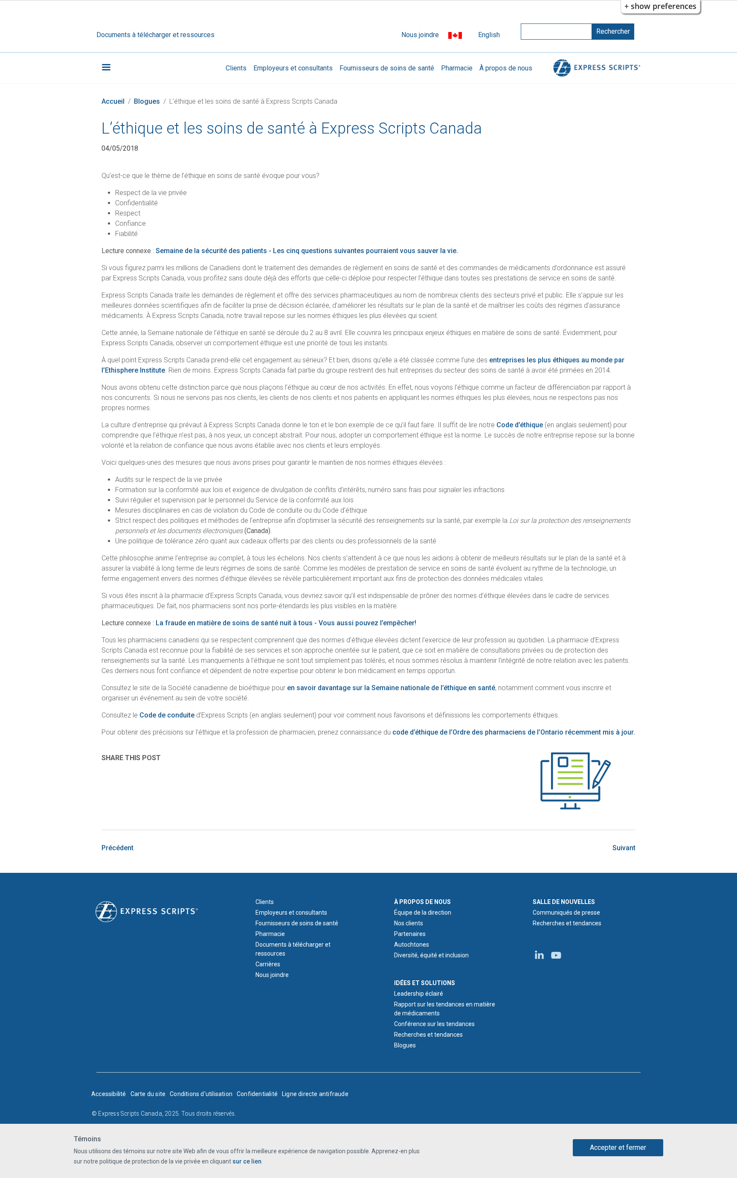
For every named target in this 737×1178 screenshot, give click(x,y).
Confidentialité (257, 1094)
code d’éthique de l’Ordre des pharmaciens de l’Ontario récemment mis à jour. (513, 732)
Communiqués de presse (566, 912)
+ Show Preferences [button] (660, 6)
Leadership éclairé (418, 993)
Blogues (147, 101)
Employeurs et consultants (293, 68)
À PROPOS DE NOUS (422, 901)
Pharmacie (457, 68)
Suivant (623, 848)
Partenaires (410, 933)
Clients (236, 68)
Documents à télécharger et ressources (155, 35)
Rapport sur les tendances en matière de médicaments (444, 1009)
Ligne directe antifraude (315, 1094)
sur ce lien (246, 1161)
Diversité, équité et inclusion (431, 955)
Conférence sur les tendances (434, 1024)
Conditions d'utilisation (201, 1094)
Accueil (113, 101)
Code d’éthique (519, 425)
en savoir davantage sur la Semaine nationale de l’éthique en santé (391, 688)
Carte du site (148, 1094)
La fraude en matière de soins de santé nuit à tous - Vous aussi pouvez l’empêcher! (286, 623)
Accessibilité (108, 1094)
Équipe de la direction (422, 912)
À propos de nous (505, 68)
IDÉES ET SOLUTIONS (424, 983)
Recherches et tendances (428, 1034)
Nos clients (408, 923)
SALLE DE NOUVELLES (564, 901)
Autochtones (411, 944)
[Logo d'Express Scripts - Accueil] (595, 68)
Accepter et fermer (618, 1147)
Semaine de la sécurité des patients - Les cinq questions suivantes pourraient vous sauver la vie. (307, 251)
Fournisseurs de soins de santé (386, 68)
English (489, 35)
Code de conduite (166, 715)
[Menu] (105, 68)
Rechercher (613, 31)
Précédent (117, 848)
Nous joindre (420, 35)
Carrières (267, 964)
